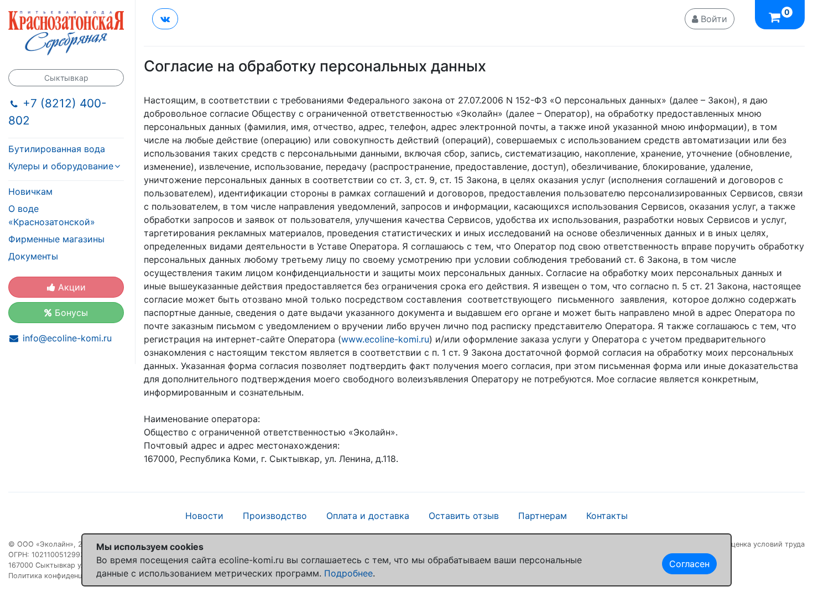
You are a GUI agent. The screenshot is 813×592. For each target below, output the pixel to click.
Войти (712, 18)
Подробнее (348, 573)
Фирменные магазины (56, 239)
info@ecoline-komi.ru (67, 338)
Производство (275, 515)
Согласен (689, 563)
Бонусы (70, 312)
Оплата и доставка (367, 515)
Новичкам (30, 191)
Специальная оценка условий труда (742, 544)
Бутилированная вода (56, 148)
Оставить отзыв (464, 515)
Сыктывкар (66, 77)
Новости (204, 515)
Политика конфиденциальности (63, 576)
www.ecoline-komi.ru (385, 339)
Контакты (607, 515)
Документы (33, 256)
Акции (70, 287)
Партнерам (542, 515)
